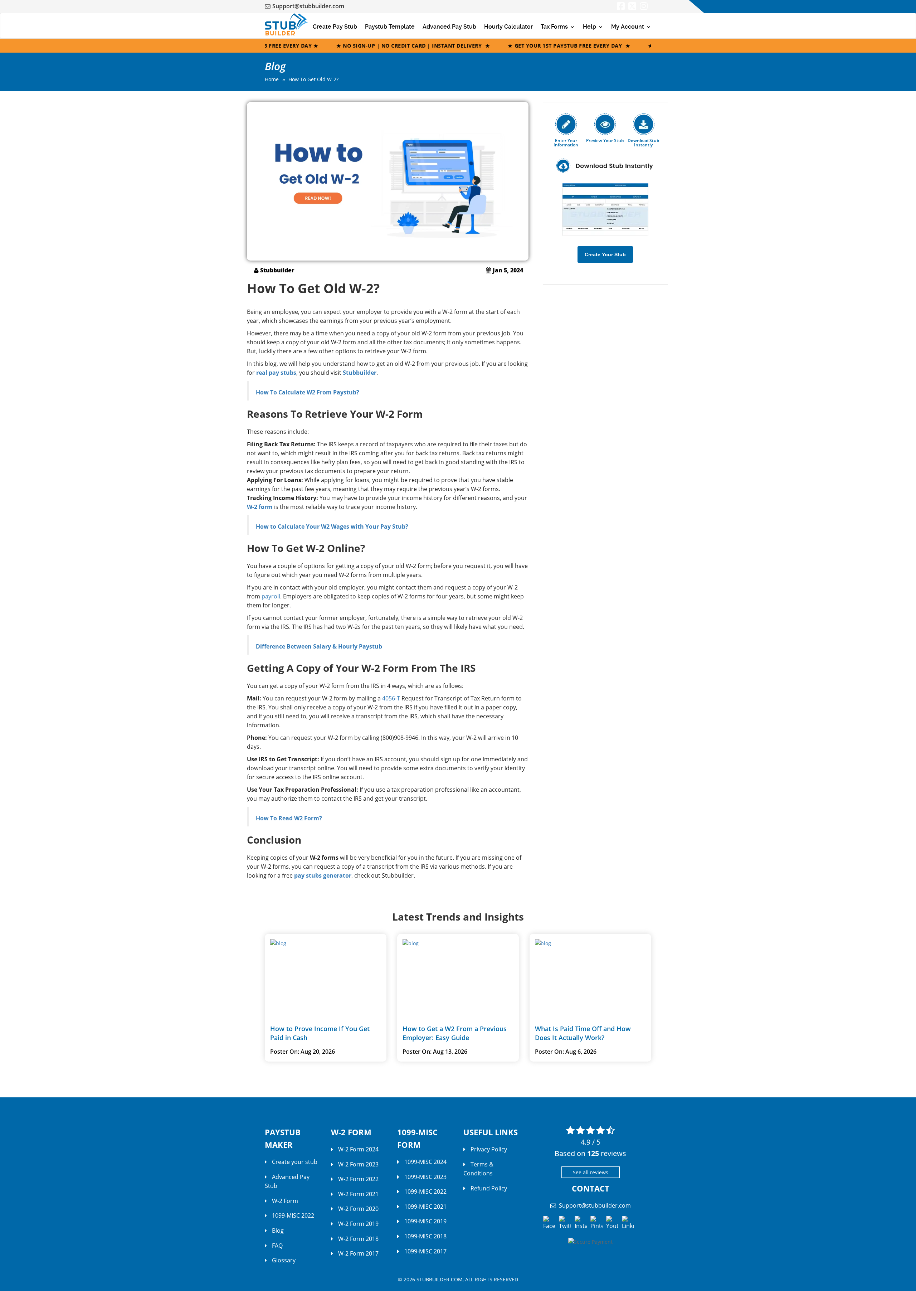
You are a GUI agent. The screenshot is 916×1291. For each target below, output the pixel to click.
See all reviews (590, 1172)
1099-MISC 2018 (425, 1236)
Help (589, 26)
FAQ (277, 1245)
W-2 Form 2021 (358, 1194)
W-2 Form (285, 1201)
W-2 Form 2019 (358, 1224)
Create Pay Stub (335, 26)
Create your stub (294, 1162)
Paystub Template (390, 26)
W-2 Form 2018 (358, 1239)
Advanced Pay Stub (449, 26)
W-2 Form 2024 (358, 1149)
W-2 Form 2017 (358, 1253)
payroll (271, 596)
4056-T (391, 698)
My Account (627, 26)
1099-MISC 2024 (425, 1162)
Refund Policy (489, 1188)
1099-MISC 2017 (425, 1251)
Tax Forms (554, 26)
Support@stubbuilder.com (308, 6)
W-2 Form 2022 (358, 1179)
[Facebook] (621, 7)
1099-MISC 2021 (425, 1206)
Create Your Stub (605, 254)
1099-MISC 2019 (425, 1221)
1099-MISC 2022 (293, 1215)
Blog (278, 1230)
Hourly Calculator (508, 26)
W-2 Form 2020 (358, 1209)
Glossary (284, 1260)
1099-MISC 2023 (425, 1177)
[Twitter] (632, 7)
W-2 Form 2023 (358, 1164)
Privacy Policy (489, 1149)
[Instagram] (644, 7)
